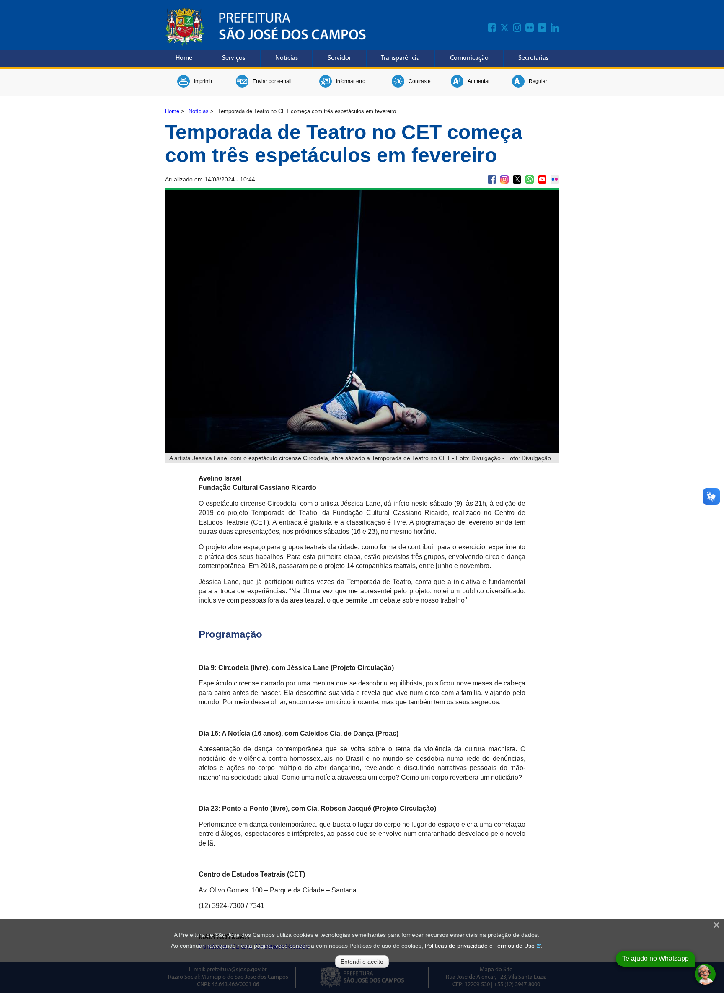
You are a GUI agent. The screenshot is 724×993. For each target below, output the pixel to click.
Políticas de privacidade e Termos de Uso (480, 945)
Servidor (339, 58)
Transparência (400, 58)
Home (184, 58)
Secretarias (533, 58)
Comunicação (469, 58)
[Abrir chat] (705, 974)
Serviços (233, 58)
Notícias (286, 58)
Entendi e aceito (362, 961)
